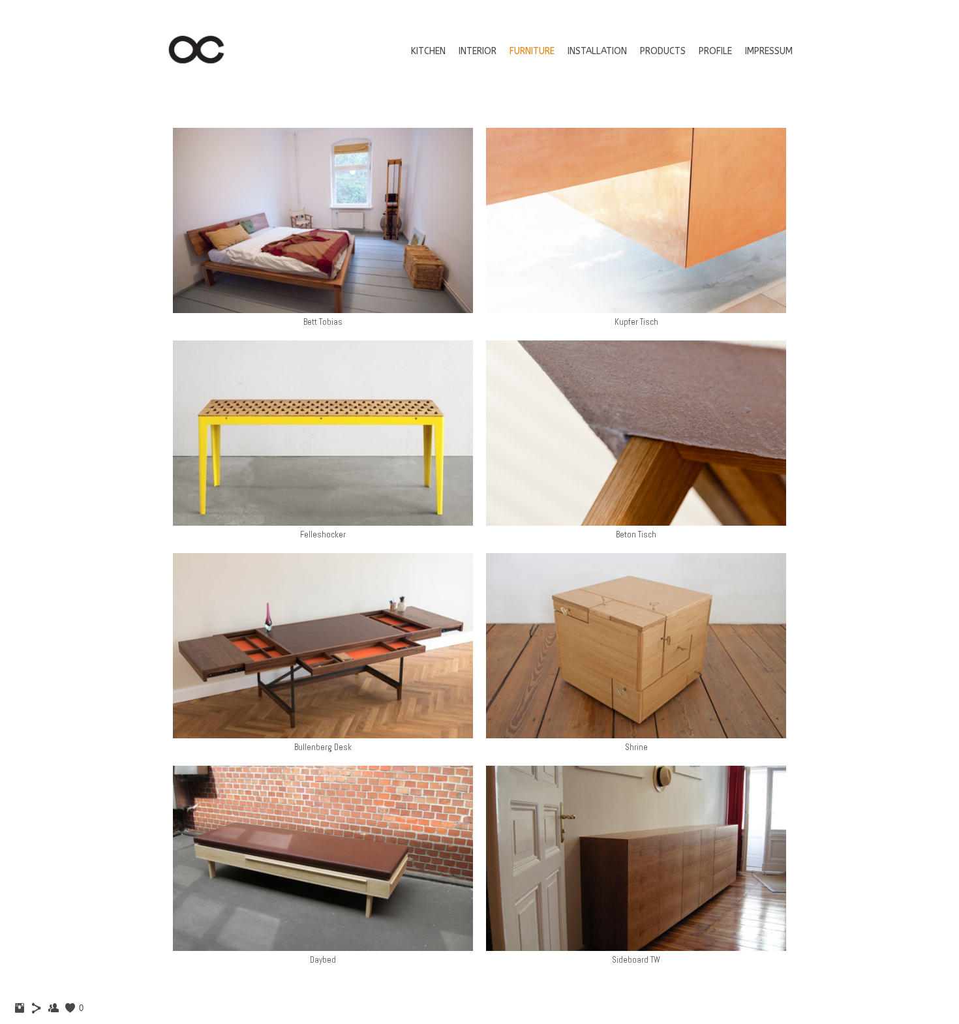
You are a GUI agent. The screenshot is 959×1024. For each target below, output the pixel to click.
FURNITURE (532, 51)
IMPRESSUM (769, 51)
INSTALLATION (597, 51)
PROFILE (715, 51)
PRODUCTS (663, 51)
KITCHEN (428, 51)
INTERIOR (477, 51)
